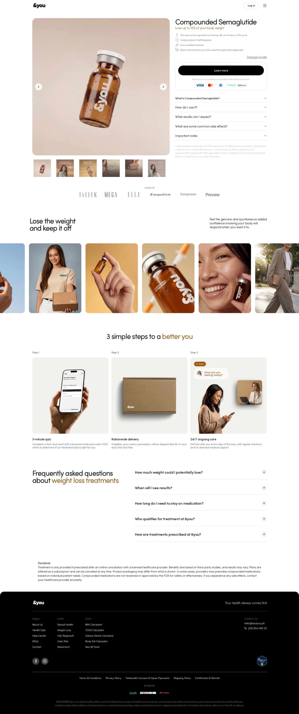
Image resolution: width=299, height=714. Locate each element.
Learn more (221, 70)
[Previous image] (38, 86)
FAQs (35, 641)
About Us (37, 624)
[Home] (39, 5)
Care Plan (62, 641)
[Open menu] (265, 5)
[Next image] (163, 86)
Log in (251, 5)
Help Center (39, 635)
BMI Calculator (93, 624)
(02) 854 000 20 (257, 628)
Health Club (39, 630)
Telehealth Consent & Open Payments (147, 678)
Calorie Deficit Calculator (99, 635)
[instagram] (44, 661)
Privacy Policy (113, 678)
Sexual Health (65, 624)
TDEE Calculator (94, 630)
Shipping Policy (182, 678)
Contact (36, 646)
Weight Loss (64, 630)
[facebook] (35, 661)
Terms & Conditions (90, 678)
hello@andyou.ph (254, 623)
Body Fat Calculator (96, 641)
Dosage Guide (257, 57)
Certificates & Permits (207, 678)
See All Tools (92, 646)
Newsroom (63, 646)
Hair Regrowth (65, 635)
